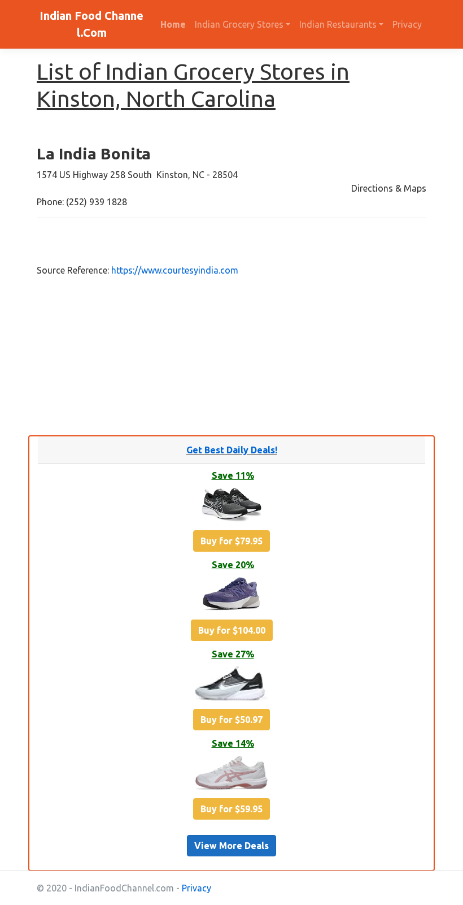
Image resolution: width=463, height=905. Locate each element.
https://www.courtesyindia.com (174, 270)
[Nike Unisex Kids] (231, 685)
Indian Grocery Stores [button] (239, 24)
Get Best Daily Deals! (231, 450)
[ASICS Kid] (231, 506)
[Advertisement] (231, 356)
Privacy (407, 24)
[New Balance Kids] (231, 596)
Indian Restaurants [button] (338, 24)
